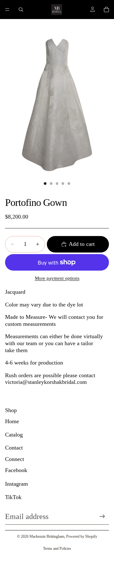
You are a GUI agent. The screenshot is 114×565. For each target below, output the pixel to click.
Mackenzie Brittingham (46, 536)
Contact (14, 447)
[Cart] (106, 9)
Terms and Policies (57, 548)
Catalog (14, 434)
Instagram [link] (16, 484)
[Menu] (7, 9)
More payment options (57, 278)
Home (12, 421)
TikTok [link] (13, 497)
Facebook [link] (16, 470)
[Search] (21, 9)
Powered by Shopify (81, 536)
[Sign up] (102, 516)
